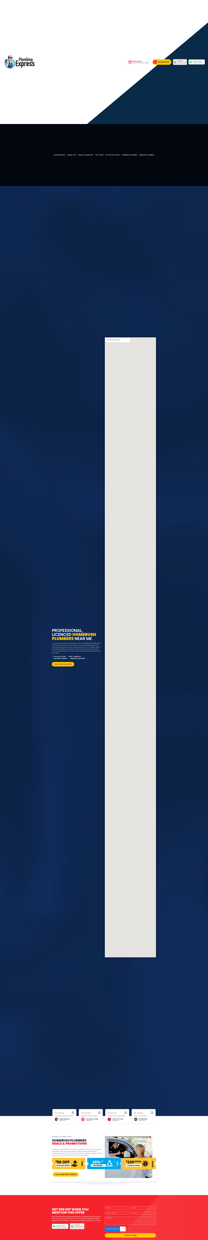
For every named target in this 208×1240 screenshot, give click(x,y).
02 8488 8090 (163, 62)
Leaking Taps (71, 155)
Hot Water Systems (112, 155)
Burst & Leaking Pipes (85, 155)
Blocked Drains (59, 155)
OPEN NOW (197, 61)
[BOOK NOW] (130, 62)
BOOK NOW (136, 61)
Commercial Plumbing (129, 155)
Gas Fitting (99, 155)
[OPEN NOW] (191, 62)
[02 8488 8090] (155, 62)
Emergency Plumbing (146, 155)
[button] (63, 664)
